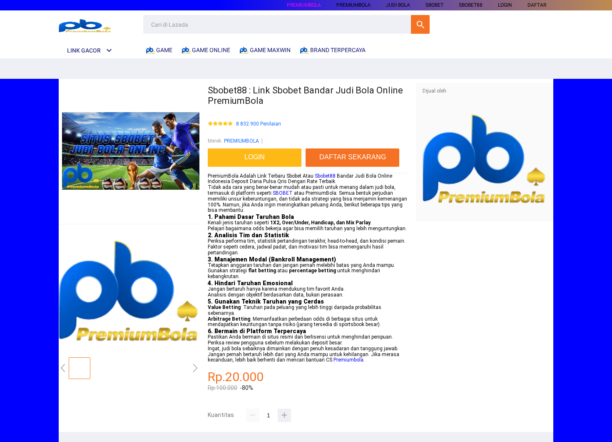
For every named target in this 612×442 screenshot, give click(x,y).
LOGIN (505, 5)
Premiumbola (348, 360)
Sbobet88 (325, 176)
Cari (420, 24)
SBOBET (283, 193)
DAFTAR (536, 5)
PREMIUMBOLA (304, 5)
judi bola (398, 5)
